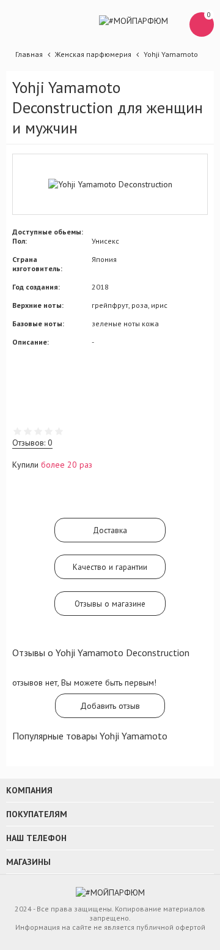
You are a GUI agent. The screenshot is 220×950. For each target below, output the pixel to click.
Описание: (30, 341)
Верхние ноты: (38, 305)
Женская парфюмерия (93, 54)
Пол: (19, 240)
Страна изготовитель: (37, 264)
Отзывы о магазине (110, 603)
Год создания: (36, 286)
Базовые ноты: (38, 323)
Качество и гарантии (110, 566)
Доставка (110, 530)
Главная (29, 54)
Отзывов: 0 (32, 442)
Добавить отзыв (110, 705)
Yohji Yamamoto (171, 54)
